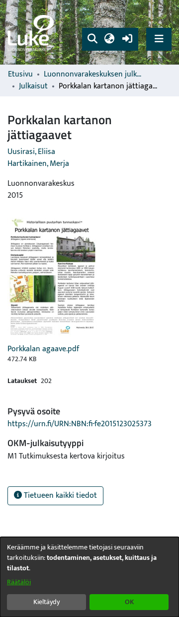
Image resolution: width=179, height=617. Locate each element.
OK (129, 602)
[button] (92, 39)
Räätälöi (19, 582)
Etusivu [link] (20, 74)
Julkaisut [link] (33, 86)
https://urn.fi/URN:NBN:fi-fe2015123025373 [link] (79, 424)
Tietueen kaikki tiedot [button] (59, 495)
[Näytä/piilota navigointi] (159, 39)
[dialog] (89, 577)
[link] (32, 32)
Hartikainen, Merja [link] (38, 163)
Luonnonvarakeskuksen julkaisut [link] (93, 74)
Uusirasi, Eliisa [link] (31, 151)
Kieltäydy (46, 602)
